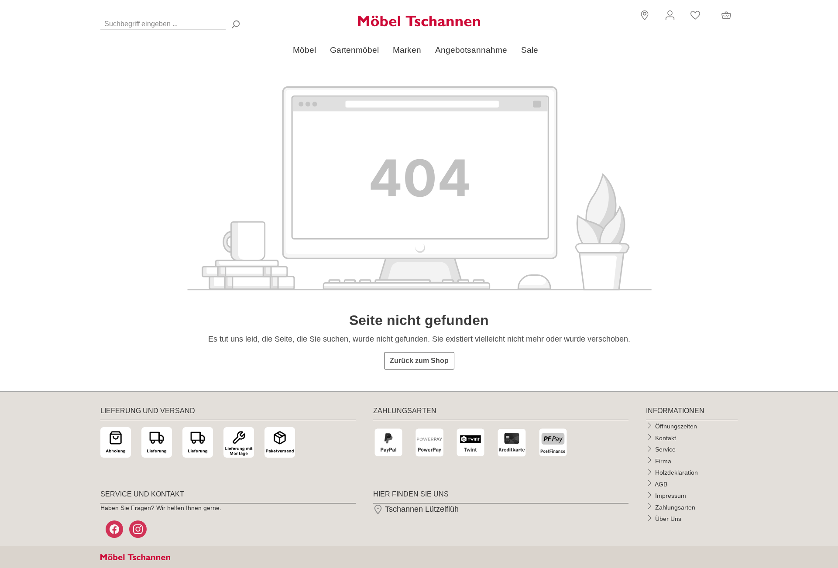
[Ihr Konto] (669, 15)
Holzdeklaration (676, 472)
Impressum (670, 495)
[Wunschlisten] (695, 15)
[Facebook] (115, 529)
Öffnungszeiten (676, 426)
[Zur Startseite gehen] (419, 20)
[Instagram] (138, 529)
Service (665, 449)
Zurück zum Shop (419, 360)
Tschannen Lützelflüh (421, 509)
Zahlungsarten (675, 506)
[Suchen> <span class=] (235, 24)
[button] (643, 14)
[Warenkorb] (726, 15)
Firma (663, 460)
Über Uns (668, 518)
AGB (661, 483)
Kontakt (665, 437)
